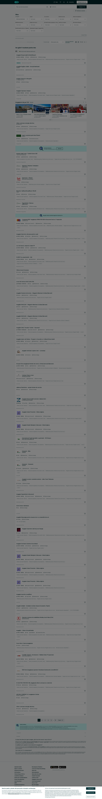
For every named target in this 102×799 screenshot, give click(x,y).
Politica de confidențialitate (24, 793)
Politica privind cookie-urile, (13, 793)
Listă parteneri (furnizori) (50, 797)
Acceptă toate (91, 788)
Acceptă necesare (90, 792)
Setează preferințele (91, 796)
